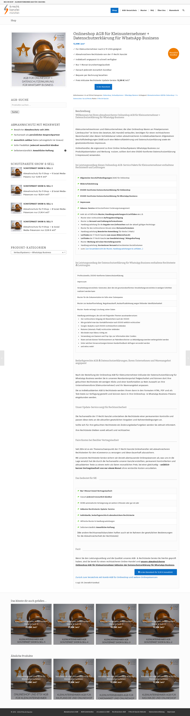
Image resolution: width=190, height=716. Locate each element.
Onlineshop (107, 95)
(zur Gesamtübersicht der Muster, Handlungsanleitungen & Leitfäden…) (114, 249)
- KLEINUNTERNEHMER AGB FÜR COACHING (29, 2)
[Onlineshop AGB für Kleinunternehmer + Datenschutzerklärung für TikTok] (2, 358)
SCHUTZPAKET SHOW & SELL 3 (38, 186)
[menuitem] (115, 10)
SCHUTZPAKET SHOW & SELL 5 (38, 221)
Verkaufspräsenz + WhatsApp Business (125, 95)
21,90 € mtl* (44, 212)
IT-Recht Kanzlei (103, 99)
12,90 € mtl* (41, 177)
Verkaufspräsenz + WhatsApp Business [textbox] (37, 252)
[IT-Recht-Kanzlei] (12, 10)
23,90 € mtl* (50, 230)
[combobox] (38, 252)
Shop (13, 20)
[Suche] (183, 10)
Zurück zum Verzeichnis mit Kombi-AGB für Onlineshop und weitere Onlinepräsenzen (117, 577)
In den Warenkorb (103, 87)
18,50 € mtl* (44, 194)
